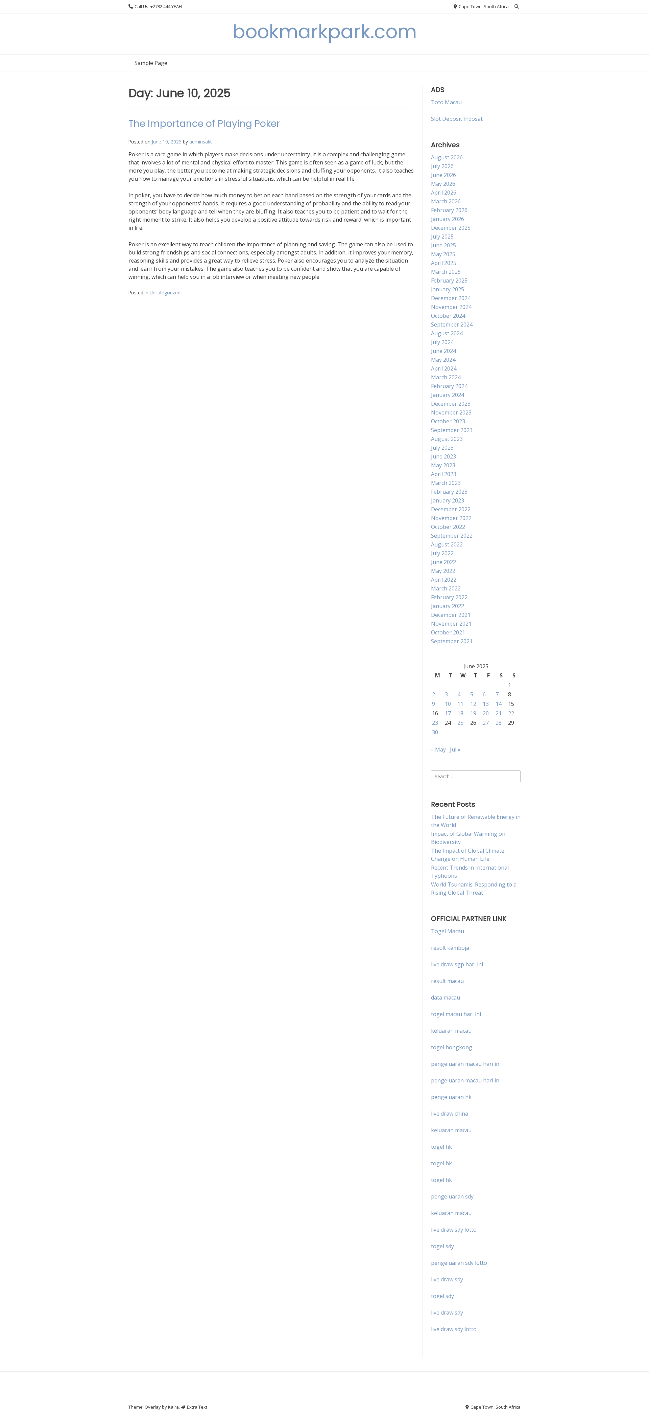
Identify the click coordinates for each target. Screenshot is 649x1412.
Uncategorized (165, 292)
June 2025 (443, 245)
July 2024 (442, 342)
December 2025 (451, 227)
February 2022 (449, 597)
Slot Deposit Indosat (457, 118)
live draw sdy (447, 1279)
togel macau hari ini (456, 1014)
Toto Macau (446, 102)
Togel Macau (447, 931)
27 (486, 722)
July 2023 (442, 447)
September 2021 (452, 641)
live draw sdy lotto (454, 1329)
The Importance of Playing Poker (204, 123)
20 (486, 713)
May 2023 (443, 465)
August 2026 (447, 157)
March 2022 (446, 588)
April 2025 (443, 263)
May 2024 (443, 359)
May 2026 (443, 183)
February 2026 (449, 210)
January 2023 (447, 500)
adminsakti (201, 141)
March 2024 (446, 377)
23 (435, 722)
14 (499, 704)
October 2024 (448, 315)
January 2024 (447, 395)
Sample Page (151, 63)
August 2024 (447, 333)
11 (460, 704)
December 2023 (451, 403)
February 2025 (449, 280)
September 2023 (452, 430)
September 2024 (452, 324)
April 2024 (443, 368)
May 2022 (443, 571)
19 (473, 713)
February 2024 (449, 386)
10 (448, 704)
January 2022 (447, 606)
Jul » (455, 749)
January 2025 (447, 289)
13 (486, 704)
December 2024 (451, 298)
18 (460, 713)
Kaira (173, 1407)
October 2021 (448, 632)
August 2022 (447, 544)
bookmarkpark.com (325, 31)
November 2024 (451, 307)
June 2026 (443, 175)
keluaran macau (451, 1130)
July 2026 (442, 166)
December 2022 (451, 509)
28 (499, 722)
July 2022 (442, 553)
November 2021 (451, 623)
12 (473, 704)
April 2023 (443, 474)
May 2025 (443, 254)
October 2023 (448, 421)
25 (460, 722)
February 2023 (449, 491)
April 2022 (443, 579)
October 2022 (448, 527)
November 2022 (451, 518)
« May (438, 749)
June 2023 (443, 456)
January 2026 (447, 219)
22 (511, 713)
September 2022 (452, 535)
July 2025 (442, 236)
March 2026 (446, 201)
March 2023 (446, 483)
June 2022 (443, 562)
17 (448, 713)
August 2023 (447, 439)
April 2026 (443, 192)
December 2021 (451, 615)
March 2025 (446, 271)
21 (499, 713)
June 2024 (443, 351)
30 (435, 732)
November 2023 (451, 412)
